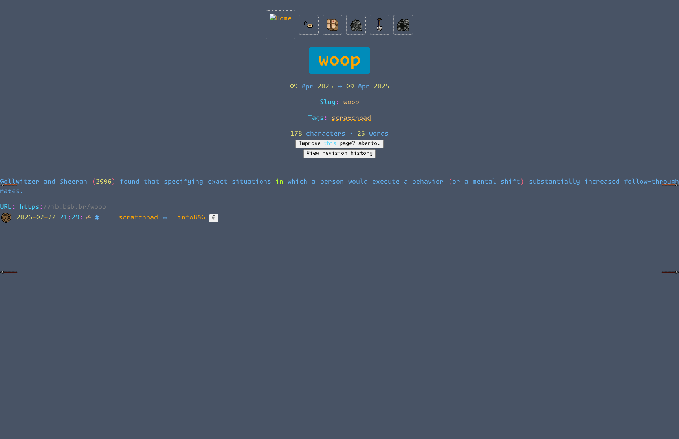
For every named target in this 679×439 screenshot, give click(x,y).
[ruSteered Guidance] (9, 190)
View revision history (339, 153)
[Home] (280, 22)
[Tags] (309, 23)
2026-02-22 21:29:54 (56, 217)
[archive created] (356, 23)
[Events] (379, 23)
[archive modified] (403, 23)
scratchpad (351, 118)
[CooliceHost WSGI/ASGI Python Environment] (670, 190)
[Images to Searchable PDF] (9, 278)
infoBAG (193, 217)
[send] (332, 23)
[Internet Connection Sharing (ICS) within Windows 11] (670, 278)
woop (339, 60)
